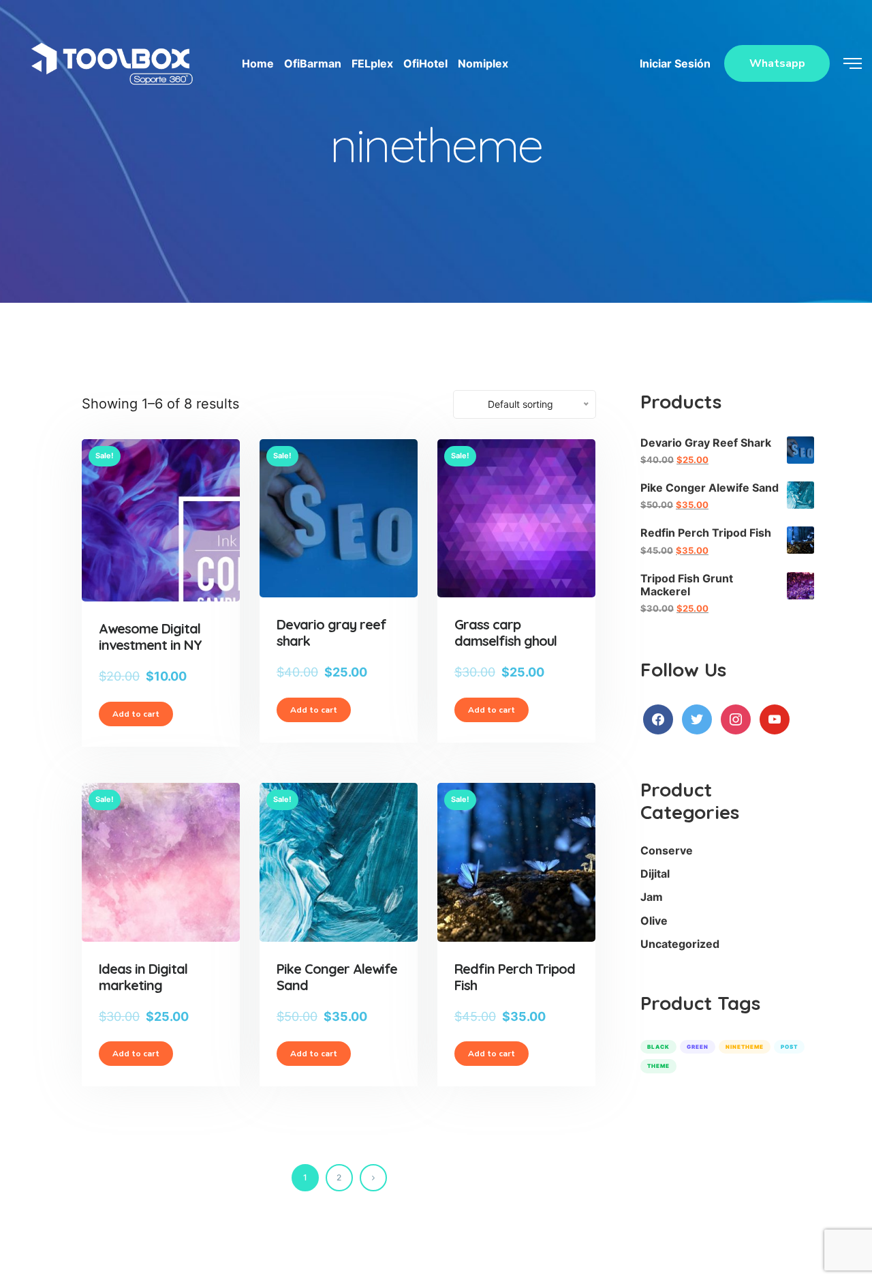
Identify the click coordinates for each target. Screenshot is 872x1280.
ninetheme (745, 1046)
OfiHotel (425, 63)
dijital (655, 873)
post (789, 1046)
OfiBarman (312, 63)
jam (651, 897)
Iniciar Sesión (675, 63)
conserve (666, 850)
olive (654, 920)
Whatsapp (777, 63)
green (697, 1046)
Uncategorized (679, 944)
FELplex (372, 63)
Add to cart (135, 714)
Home (258, 63)
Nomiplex (483, 63)
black (658, 1046)
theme (658, 1065)
